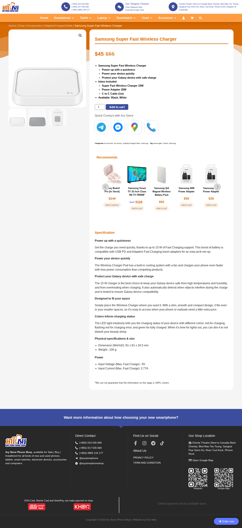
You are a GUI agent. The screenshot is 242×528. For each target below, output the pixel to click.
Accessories (34, 25)
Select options (112, 205)
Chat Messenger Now (134, 10)
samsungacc (158, 143)
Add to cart (117, 107)
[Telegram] (153, 443)
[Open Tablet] (90, 18)
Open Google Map (203, 460)
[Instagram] (144, 443)
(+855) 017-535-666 (80, 7)
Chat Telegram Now (133, 7)
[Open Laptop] (109, 18)
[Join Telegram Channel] (119, 6)
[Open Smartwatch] (134, 18)
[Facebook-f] (135, 443)
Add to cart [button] (137, 208)
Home (12, 25)
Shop (21, 25)
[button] (80, 35)
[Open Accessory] (175, 18)
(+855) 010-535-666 (80, 4)
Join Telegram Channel (137, 3)
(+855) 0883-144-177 (81, 10)
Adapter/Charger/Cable (58, 25)
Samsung (144, 143)
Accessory (118, 143)
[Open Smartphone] (72, 18)
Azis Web (151, 519)
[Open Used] (151, 18)
